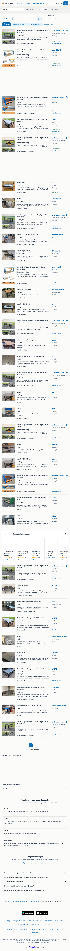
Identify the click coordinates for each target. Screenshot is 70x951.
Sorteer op (51, 15)
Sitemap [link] (35, 933)
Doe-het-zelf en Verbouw (20, 24)
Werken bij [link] (23, 929)
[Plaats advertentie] (65, 3)
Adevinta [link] (42, 929)
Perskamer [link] (33, 929)
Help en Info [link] (48, 921)
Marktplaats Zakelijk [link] (19, 921)
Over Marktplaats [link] (11, 929)
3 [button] (39, 745)
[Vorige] (26, 745)
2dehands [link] (51, 929)
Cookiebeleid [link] (35, 924)
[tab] (39, 19)
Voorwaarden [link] (28, 3)
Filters (7, 24)
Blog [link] (8, 921)
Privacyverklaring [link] (22, 924)
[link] (8, 3)
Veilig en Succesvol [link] (35, 921)
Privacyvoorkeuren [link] (48, 924)
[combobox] (13, 9)
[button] (59, 3)
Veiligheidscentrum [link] (38, 3)
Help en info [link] (20, 3)
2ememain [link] (60, 929)
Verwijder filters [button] (48, 24)
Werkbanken (36, 24)
